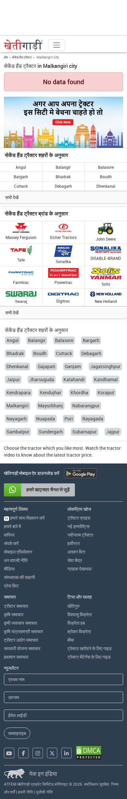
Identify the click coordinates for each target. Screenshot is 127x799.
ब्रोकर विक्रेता (79, 631)
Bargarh (21, 176)
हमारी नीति (25, 791)
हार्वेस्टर (73, 543)
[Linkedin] (66, 753)
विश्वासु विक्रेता (79, 614)
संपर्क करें (11, 543)
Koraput (106, 392)
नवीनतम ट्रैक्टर (80, 535)
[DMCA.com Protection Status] (89, 752)
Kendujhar (50, 392)
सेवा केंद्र (74, 560)
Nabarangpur (86, 405)
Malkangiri (18, 405)
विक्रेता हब (76, 623)
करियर (9, 535)
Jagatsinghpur (105, 366)
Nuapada (45, 418)
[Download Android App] (80, 473)
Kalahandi (74, 379)
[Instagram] (38, 753)
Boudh (106, 176)
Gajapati (46, 366)
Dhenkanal (105, 186)
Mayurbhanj (50, 405)
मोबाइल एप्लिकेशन (18, 552)
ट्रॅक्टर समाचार (16, 606)
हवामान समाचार (16, 657)
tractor (35, 448)
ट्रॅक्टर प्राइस (78, 518)
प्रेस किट (11, 586)
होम (6, 57)
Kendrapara (19, 392)
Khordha (79, 392)
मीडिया (9, 569)
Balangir (63, 167)
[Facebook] (23, 753)
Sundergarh (51, 432)
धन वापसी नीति (16, 560)
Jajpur (113, 432)
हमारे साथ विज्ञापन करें (25, 518)
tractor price (79, 455)
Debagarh (63, 186)
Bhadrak (63, 176)
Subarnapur (84, 432)
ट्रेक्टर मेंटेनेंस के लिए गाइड (89, 657)
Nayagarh (17, 418)
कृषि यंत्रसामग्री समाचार (23, 631)
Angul (21, 167)
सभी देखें (12, 197)
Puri (68, 418)
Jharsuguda (41, 379)
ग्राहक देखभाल (79, 569)
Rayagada (92, 418)
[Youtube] (9, 753)
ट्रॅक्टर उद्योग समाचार (21, 640)
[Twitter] (52, 753)
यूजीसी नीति (44, 791)
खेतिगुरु (73, 606)
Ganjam (73, 366)
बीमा (70, 640)
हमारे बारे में (12, 526)
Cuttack (21, 186)
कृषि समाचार (13, 614)
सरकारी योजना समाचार (22, 648)
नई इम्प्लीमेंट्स (78, 526)
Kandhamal (106, 379)
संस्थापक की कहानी (19, 577)
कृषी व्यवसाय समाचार (20, 623)
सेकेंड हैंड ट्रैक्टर (22, 57)
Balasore (106, 167)
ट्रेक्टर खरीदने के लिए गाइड (89, 648)
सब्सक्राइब (17, 733)
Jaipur (13, 379)
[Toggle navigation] (56, 45)
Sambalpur (18, 432)
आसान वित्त (76, 552)
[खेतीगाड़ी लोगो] (23, 45)
